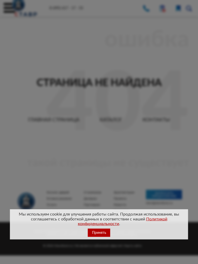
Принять (99, 233)
